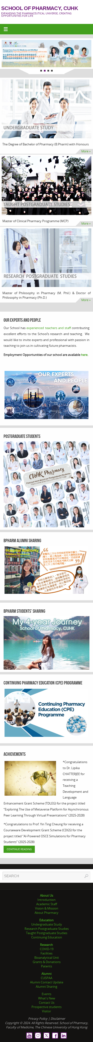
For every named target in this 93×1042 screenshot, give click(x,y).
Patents (46, 966)
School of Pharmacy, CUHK (39, 8)
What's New (46, 998)
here (84, 355)
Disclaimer (58, 1018)
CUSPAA (46, 978)
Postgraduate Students (22, 436)
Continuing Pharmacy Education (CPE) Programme (43, 682)
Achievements (15, 754)
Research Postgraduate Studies (47, 928)
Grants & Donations (47, 962)
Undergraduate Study (46, 924)
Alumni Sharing (46, 986)
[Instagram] (38, 1035)
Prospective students (46, 1007)
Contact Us (46, 1002)
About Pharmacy (46, 912)
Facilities (46, 953)
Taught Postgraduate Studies (46, 933)
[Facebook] (55, 1035)
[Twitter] (46, 1035)
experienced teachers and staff (48, 328)
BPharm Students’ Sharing (24, 611)
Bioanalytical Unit (46, 957)
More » (86, 151)
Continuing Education (46, 937)
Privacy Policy (37, 1018)
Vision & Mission (46, 908)
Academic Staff (46, 904)
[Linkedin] (64, 1035)
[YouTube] (29, 1035)
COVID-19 (46, 949)
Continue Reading (19, 849)
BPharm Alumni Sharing (22, 540)
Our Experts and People (22, 320)
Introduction (46, 900)
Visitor (46, 1011)
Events (46, 994)
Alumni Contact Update (46, 982)
